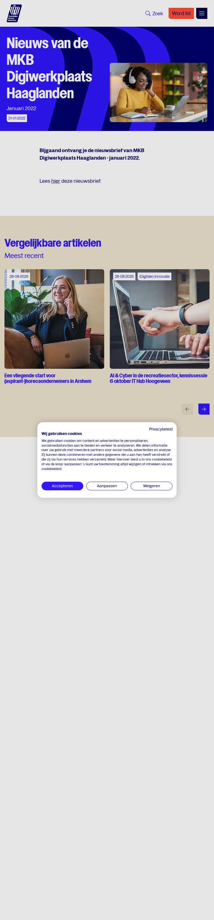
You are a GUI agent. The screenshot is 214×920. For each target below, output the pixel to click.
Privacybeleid (160, 429)
